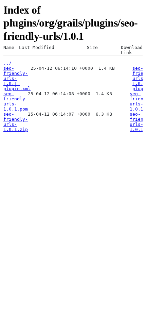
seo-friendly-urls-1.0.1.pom (15, 101)
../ (7, 63)
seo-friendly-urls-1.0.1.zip (15, 122)
